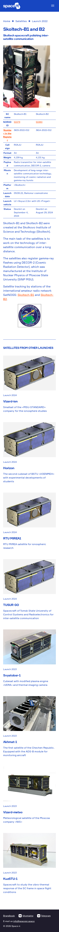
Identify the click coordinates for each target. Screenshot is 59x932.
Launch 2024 (10, 395)
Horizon (8, 468)
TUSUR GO (11, 605)
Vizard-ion (10, 401)
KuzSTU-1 (10, 879)
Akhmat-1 (10, 742)
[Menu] (53, 5)
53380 (39, 122)
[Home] (11, 5)
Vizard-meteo (12, 812)
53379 (17, 122)
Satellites (21, 21)
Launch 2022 (40, 21)
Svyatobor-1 (12, 675)
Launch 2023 (10, 669)
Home (6, 21)
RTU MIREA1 (12, 538)
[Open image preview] (29, 76)
